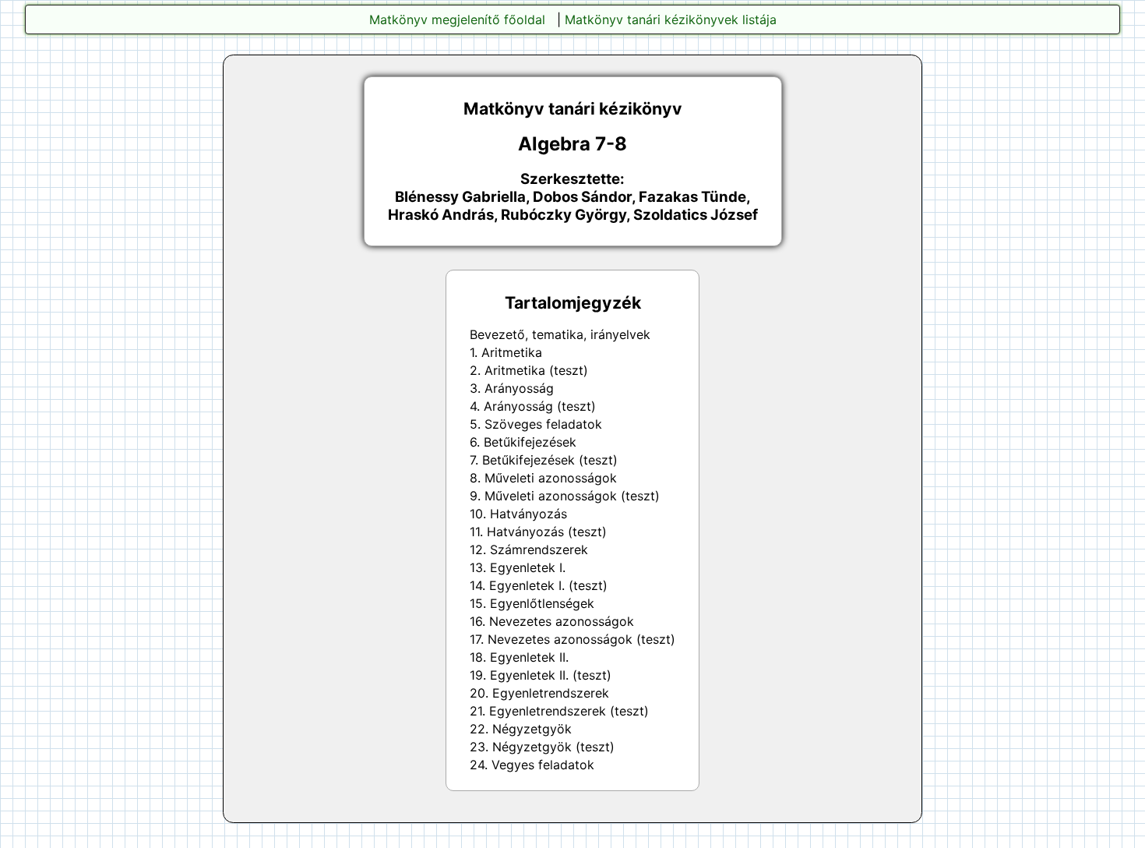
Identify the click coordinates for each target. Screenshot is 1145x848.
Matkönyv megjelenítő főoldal (457, 19)
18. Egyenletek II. (519, 657)
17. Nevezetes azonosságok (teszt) (572, 639)
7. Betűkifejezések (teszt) (544, 460)
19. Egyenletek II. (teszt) (540, 675)
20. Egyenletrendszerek (539, 693)
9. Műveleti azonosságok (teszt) (565, 496)
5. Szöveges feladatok (536, 424)
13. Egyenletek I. (517, 567)
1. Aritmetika (506, 352)
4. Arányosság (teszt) (533, 406)
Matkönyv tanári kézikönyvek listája (671, 19)
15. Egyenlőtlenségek (532, 603)
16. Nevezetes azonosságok (552, 621)
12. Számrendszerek (529, 549)
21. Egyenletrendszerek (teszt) (559, 711)
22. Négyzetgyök (521, 729)
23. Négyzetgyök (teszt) (542, 746)
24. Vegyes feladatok (532, 764)
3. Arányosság (512, 388)
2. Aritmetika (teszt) (529, 370)
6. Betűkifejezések (523, 442)
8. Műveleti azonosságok (543, 478)
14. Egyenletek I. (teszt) (539, 585)
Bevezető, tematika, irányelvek (560, 334)
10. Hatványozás (518, 513)
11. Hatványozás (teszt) (538, 531)
